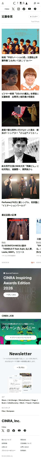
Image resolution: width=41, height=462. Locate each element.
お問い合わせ (24, 447)
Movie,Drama (24, 400)
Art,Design (13, 400)
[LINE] (35, 9)
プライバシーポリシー (8, 450)
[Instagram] (18, 9)
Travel (28, 403)
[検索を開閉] (35, 3)
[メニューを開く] (38, 3)
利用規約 (23, 450)
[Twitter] (13, 9)
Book (4, 403)
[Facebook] (24, 9)
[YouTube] (29, 9)
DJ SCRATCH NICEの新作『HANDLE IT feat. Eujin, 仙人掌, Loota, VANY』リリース (17, 248)
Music (4, 400)
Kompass (10, 411)
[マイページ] (2, 3)
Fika (3, 411)
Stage (34, 400)
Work (22, 403)
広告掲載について (25, 443)
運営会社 (23, 440)
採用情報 (4, 443)
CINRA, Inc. (11, 421)
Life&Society (13, 403)
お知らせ (4, 447)
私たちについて (6, 440)
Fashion (36, 403)
